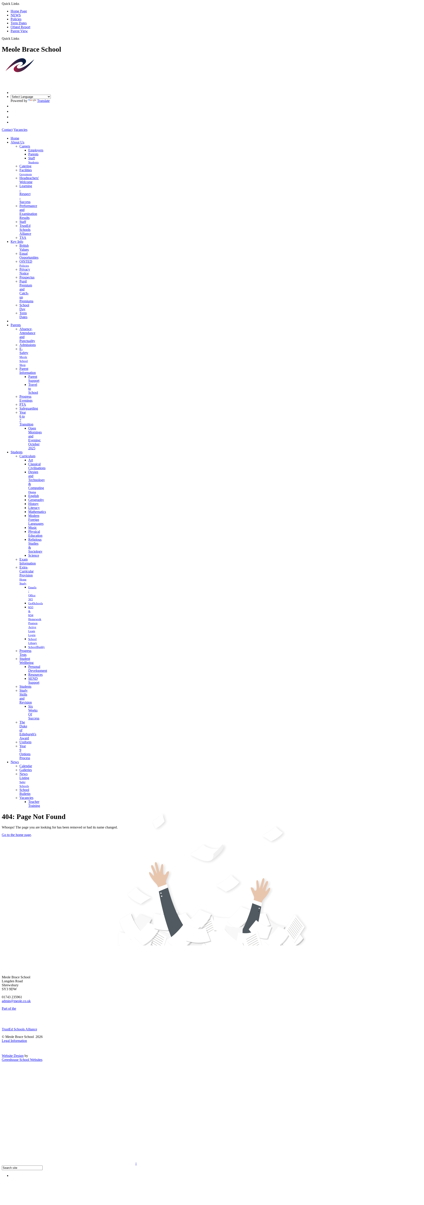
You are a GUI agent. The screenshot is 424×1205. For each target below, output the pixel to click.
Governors (25, 174)
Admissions (27, 345)
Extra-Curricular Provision (26, 571)
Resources (35, 674)
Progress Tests (25, 653)
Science (33, 555)
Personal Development (37, 668)
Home (15, 138)
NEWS (16, 15)
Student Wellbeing (26, 661)
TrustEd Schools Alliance (25, 229)
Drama (32, 492)
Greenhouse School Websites (22, 1060)
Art (30, 460)
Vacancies (20, 130)
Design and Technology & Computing (36, 480)
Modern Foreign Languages (36, 519)
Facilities (25, 170)
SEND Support (33, 680)
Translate (43, 101)
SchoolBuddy (36, 647)
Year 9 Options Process (24, 752)
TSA (22, 237)
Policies (16, 19)
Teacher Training (34, 804)
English (33, 496)
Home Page (19, 11)
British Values (24, 247)
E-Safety (23, 351)
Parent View (19, 31)
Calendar (25, 766)
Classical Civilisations (36, 466)
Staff (31, 158)
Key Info (17, 241)
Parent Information (27, 371)
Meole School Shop (23, 361)
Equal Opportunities (28, 255)
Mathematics (37, 512)
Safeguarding (28, 408)
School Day (24, 307)
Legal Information (14, 1041)
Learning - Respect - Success (25, 194)
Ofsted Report (20, 27)
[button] (21, 38)
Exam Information (27, 561)
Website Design (13, 1056)
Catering (25, 166)
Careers (24, 146)
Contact (7, 130)
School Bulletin (24, 792)
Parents (33, 154)
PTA (22, 404)
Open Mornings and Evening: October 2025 (35, 438)
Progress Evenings (25, 398)
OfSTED (25, 261)
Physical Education (35, 533)
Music (32, 527)
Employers (35, 150)
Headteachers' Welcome (29, 180)
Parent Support (33, 378)
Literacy (34, 508)
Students (33, 162)
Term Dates (19, 23)
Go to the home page (16, 835)
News (15, 762)
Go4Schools (35, 603)
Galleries (25, 770)
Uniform (25, 742)
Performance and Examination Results (28, 212)
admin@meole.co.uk (16, 1001)
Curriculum (27, 456)
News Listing (24, 776)
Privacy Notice (24, 271)
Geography (36, 500)
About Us (17, 142)
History (33, 504)
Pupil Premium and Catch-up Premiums (26, 291)
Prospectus (26, 277)
